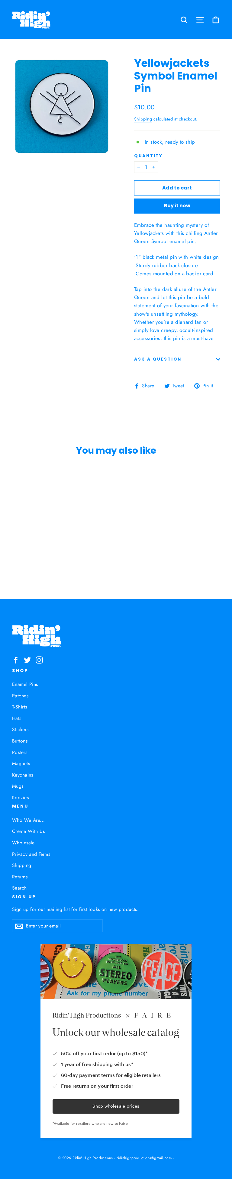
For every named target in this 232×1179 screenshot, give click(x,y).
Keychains (22, 774)
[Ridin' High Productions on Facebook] (15, 659)
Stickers (20, 729)
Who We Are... (28, 820)
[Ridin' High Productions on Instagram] (39, 659)
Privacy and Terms (31, 854)
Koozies (20, 797)
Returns (19, 876)
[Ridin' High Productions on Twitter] (27, 659)
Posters (19, 752)
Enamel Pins (25, 684)
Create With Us (28, 831)
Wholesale (23, 842)
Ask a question (158, 359)
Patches (20, 695)
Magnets (21, 763)
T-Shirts (19, 706)
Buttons (19, 740)
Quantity (148, 156)
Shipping (143, 119)
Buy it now (177, 205)
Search (19, 887)
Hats (16, 718)
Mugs (18, 786)
